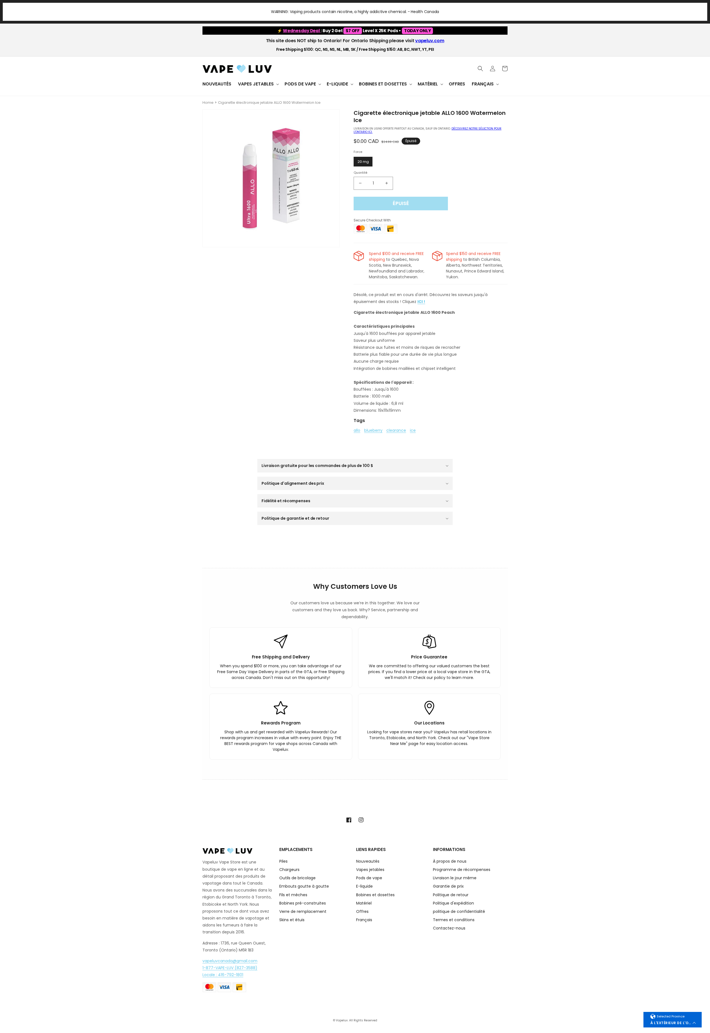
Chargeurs (289, 869)
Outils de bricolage (297, 878)
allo (357, 430)
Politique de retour (450, 895)
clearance (396, 430)
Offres (362, 911)
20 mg (363, 161)
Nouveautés (367, 861)
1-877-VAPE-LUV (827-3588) (229, 968)
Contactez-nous (449, 928)
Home (208, 102)
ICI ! (421, 301)
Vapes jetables (370, 869)
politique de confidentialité (459, 911)
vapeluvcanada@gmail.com (229, 961)
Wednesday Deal (302, 31)
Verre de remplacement (302, 911)
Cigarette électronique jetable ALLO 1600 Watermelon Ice (269, 102)
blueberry (373, 430)
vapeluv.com (429, 40)
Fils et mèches (293, 895)
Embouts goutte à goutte (304, 886)
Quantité (360, 172)
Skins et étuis (292, 920)
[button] (258, 84)
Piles (283, 861)
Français (364, 920)
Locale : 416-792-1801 (222, 975)
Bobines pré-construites (302, 903)
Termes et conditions (454, 920)
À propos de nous (449, 861)
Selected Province (670, 1016)
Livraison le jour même (454, 878)
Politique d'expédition (453, 903)
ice (413, 430)
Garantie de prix (448, 886)
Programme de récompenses (461, 869)
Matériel (364, 903)
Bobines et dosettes (375, 895)
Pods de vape (369, 878)
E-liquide (364, 886)
